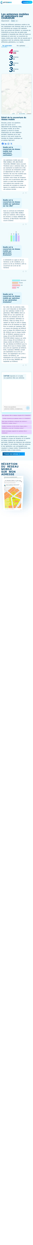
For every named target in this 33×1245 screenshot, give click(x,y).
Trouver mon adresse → (12, 454)
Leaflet (13, 113)
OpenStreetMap (22, 113)
